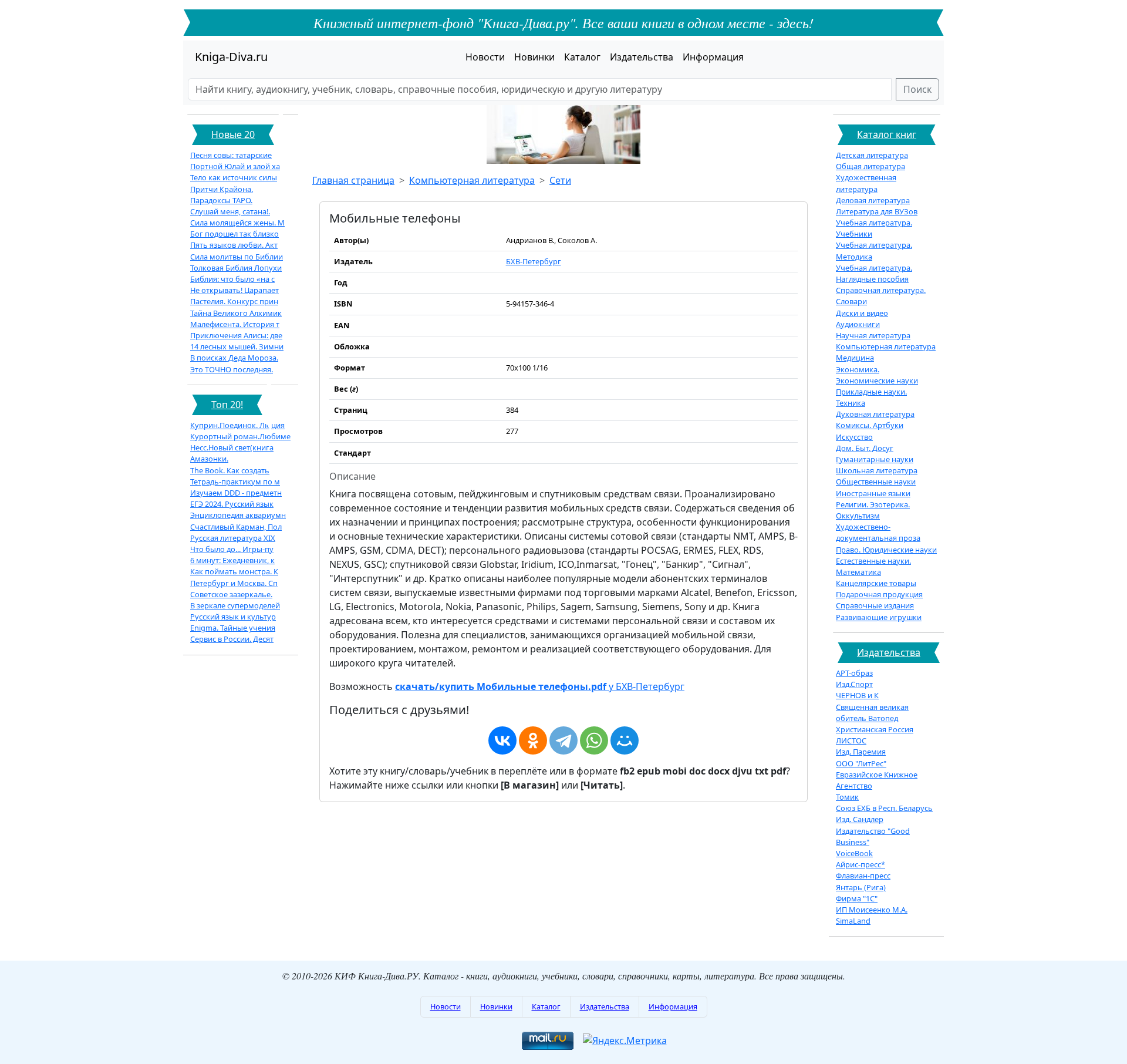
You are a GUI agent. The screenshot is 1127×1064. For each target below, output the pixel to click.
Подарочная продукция (879, 594)
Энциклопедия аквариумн (238, 515)
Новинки (534, 56)
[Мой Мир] (624, 740)
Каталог (582, 56)
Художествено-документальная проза (878, 532)
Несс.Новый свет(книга (232, 447)
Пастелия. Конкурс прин (234, 301)
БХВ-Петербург (533, 261)
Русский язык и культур (233, 616)
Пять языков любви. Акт (234, 245)
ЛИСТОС (851, 740)
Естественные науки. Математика (873, 566)
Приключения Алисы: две (236, 335)
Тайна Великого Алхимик (236, 313)
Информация (713, 56)
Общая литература (870, 166)
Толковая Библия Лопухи (236, 267)
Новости (485, 56)
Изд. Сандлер (859, 819)
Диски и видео (862, 313)
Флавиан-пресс (863, 875)
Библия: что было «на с (232, 279)
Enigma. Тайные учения (232, 627)
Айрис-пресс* (860, 864)
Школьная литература (876, 470)
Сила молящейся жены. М (237, 222)
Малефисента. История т (234, 324)
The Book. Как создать (229, 470)
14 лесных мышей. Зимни (237, 346)
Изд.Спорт (854, 684)
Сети (560, 180)
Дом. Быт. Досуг (864, 448)
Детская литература (872, 155)
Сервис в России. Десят (232, 639)
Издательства (641, 56)
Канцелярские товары (876, 583)
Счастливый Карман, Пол (236, 526)
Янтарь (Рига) (861, 887)
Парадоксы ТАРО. (221, 200)
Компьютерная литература (472, 180)
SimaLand (853, 920)
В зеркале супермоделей (235, 605)
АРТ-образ (854, 673)
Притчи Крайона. (221, 189)
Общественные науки (876, 481)
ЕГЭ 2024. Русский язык (232, 504)
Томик (847, 797)
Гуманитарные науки (874, 459)
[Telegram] (563, 740)
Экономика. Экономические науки (877, 375)
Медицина (855, 357)
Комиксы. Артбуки (869, 425)
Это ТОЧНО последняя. (231, 369)
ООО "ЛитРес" (861, 763)
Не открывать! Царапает (234, 290)
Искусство (854, 437)
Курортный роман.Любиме (240, 436)
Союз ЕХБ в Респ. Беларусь (884, 808)
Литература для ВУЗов (876, 211)
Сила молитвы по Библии (236, 256)
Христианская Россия (874, 729)
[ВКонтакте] (502, 740)
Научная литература (873, 335)
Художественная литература (866, 183)
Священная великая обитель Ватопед (872, 712)
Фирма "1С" (857, 898)
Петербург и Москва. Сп (234, 583)
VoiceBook (854, 853)
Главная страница (353, 180)
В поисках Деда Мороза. (234, 357)
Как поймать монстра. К (234, 571)
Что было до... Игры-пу (232, 549)
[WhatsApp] (594, 740)
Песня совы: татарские (231, 155)
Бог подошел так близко (234, 233)
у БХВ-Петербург (539, 686)
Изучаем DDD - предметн (236, 492)
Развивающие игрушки (879, 617)
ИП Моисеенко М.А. (871, 909)
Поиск (917, 89)
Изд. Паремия (861, 751)
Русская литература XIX (232, 538)
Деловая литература (873, 200)
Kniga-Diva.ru (231, 57)
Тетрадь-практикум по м (235, 481)
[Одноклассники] (533, 740)
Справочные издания (875, 605)
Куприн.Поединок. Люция (237, 425)
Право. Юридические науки (886, 549)
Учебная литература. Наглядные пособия (874, 273)
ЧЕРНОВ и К (857, 695)
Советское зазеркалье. (231, 594)
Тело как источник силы (233, 177)
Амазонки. (209, 458)
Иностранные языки (873, 493)
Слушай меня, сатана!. (230, 211)
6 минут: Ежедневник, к (232, 560)
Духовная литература (875, 414)
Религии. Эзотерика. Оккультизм (873, 510)
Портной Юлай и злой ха (235, 166)
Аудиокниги (858, 324)
